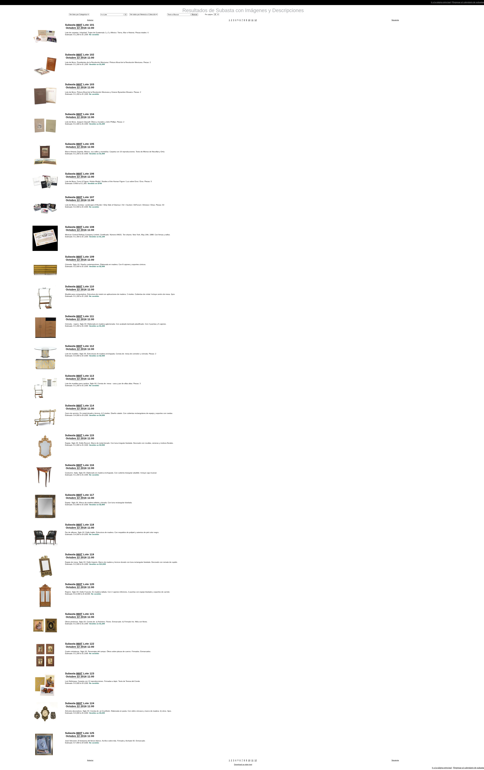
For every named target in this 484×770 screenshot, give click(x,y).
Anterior (90, 20)
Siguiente (395, 20)
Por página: (209, 14)
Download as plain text (243, 764)
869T (79, 24)
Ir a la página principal (441, 2)
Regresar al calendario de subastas (468, 2)
